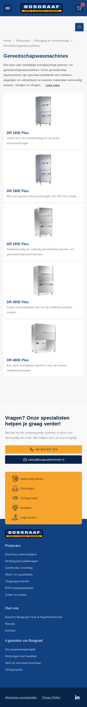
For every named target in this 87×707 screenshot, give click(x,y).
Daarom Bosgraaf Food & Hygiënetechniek (33, 617)
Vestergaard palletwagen (21, 561)
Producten (23, 40)
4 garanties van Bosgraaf (23, 640)
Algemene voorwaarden (21, 697)
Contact (10, 630)
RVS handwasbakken (19, 588)
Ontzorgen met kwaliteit (21, 656)
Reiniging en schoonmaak (51, 40)
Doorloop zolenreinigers (21, 554)
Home (7, 40)
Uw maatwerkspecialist (20, 649)
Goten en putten (16, 594)
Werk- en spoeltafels (19, 574)
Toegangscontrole (17, 581)
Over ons (12, 608)
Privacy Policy (51, 697)
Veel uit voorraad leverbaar (23, 662)
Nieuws (10, 623)
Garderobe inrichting (19, 567)
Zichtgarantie (14, 669)
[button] (7, 8)
